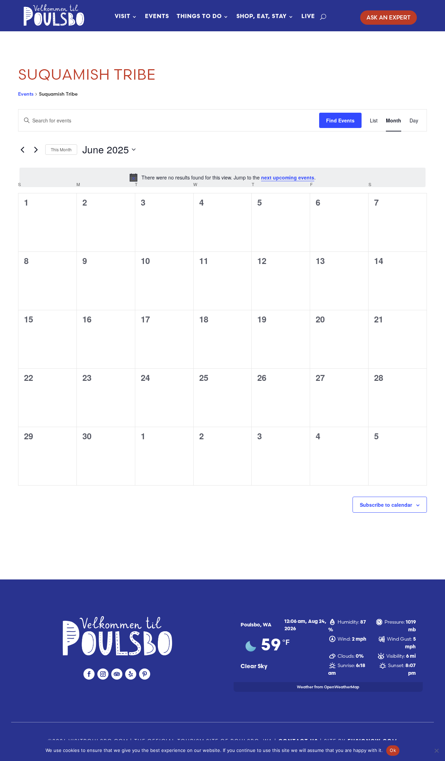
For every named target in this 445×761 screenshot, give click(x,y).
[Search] (323, 16)
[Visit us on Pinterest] (144, 674)
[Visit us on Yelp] (130, 674)
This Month (61, 149)
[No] (436, 750)
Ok (393, 750)
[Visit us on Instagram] (102, 674)
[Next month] (36, 149)
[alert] (222, 177)
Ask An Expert (388, 17)
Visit (122, 16)
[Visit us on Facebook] (89, 674)
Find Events (340, 120)
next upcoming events (287, 177)
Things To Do (199, 16)
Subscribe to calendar (386, 504)
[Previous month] (22, 149)
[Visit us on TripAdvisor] (116, 674)
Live (308, 16)
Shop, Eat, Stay (261, 16)
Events (157, 16)
